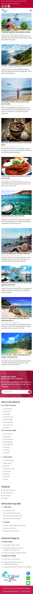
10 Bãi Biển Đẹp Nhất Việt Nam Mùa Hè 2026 (15, 32)
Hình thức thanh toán (9, 490)
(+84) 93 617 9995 (22, 1)
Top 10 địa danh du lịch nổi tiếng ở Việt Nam (15, 253)
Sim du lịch (6, 476)
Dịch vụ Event (7, 471)
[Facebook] (2, 6)
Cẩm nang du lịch (8, 493)
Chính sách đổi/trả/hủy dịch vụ (12, 513)
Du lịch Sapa (6, 414)
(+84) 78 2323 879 (9, 1)
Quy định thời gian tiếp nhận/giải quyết (14, 525)
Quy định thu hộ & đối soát (11, 531)
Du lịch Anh (6, 450)
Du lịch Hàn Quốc (8, 444)
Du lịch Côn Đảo (7, 425)
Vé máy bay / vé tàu (9, 468)
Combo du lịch (7, 463)
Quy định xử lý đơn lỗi (9, 528)
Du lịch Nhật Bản (8, 442)
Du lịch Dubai (6, 436)
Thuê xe (5, 479)
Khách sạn (6, 466)
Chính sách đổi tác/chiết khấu (12, 518)
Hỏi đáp (5, 498)
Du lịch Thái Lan (7, 434)
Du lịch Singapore (8, 439)
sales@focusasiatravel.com (13, 3)
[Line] (9, 6)
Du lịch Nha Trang (8, 417)
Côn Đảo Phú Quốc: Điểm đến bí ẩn (12, 216)
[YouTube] (5, 6)
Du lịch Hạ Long (7, 409)
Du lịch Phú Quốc (8, 422)
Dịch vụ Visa (6, 474)
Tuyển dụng (6, 495)
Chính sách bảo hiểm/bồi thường (12, 516)
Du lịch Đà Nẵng (7, 419)
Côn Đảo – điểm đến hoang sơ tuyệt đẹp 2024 (16, 66)
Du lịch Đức (6, 447)
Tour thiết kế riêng (8, 460)
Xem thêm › (6, 428)
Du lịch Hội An (7, 411)
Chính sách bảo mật (9, 510)
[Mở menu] (31, 10)
